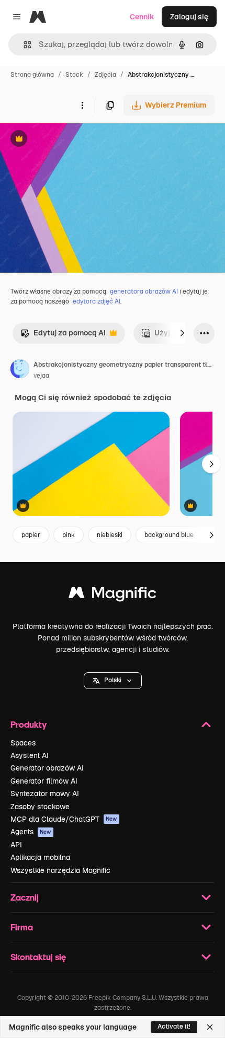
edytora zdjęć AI (96, 301)
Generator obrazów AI (47, 768)
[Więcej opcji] (82, 105)
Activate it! (174, 1026)
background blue (169, 535)
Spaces (23, 743)
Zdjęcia (105, 75)
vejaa (41, 375)
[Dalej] (182, 333)
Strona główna (32, 75)
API (16, 844)
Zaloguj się (189, 16)
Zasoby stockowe (40, 806)
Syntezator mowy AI (44, 793)
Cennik (142, 16)
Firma (21, 927)
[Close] (210, 1027)
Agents (30, 831)
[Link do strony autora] (19, 370)
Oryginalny (72, 140)
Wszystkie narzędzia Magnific (60, 870)
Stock (74, 75)
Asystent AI (29, 755)
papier (30, 535)
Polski (112, 680)
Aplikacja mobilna (40, 857)
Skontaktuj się (38, 956)
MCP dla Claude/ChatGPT (63, 819)
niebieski (109, 535)
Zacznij (24, 897)
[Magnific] (112, 595)
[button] (113, 680)
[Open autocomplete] (23, 45)
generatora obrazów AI (144, 291)
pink (68, 535)
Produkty (28, 724)
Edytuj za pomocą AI (63, 335)
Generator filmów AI (43, 781)
